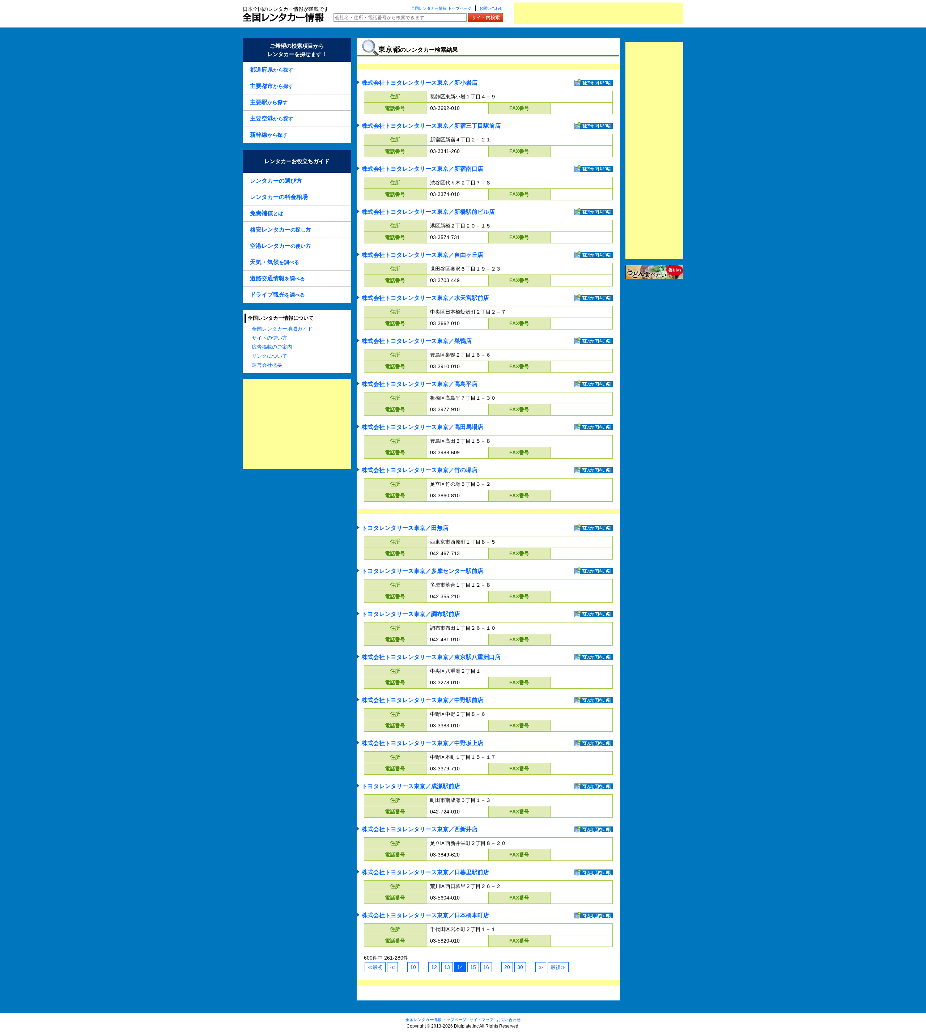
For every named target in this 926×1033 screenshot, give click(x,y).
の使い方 (280, 246)
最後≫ (558, 967)
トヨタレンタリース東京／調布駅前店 (411, 614)
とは (266, 213)
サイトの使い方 (269, 338)
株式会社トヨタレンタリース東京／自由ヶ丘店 (422, 255)
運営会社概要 (267, 365)
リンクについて (269, 356)
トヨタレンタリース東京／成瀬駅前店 (411, 786)
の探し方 (280, 229)
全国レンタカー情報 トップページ (441, 8)
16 (486, 967)
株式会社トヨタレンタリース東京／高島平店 (419, 384)
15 (473, 967)
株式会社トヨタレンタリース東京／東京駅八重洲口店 (431, 657)
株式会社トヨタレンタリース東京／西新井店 (419, 829)
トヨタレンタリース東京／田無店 (405, 528)
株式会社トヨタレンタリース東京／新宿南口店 (422, 169)
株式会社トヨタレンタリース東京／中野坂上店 (422, 743)
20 (507, 967)
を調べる (274, 262)
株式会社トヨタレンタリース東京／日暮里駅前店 (425, 872)
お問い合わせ (491, 8)
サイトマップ (481, 1019)
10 (413, 967)
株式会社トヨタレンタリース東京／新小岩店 (419, 83)
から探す (271, 70)
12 (434, 967)
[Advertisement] (598, 13)
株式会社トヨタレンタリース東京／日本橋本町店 (425, 915)
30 (520, 967)
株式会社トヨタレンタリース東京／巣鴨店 (417, 341)
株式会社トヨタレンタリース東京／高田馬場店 (422, 427)
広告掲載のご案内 (272, 347)
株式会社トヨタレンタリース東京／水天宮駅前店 (425, 298)
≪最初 (375, 967)
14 (460, 967)
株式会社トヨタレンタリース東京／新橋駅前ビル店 (428, 212)
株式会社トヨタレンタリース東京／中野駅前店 (422, 700)
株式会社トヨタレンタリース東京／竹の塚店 (419, 470)
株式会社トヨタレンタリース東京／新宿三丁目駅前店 (431, 126)
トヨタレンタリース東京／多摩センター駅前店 (422, 571)
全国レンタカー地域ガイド (282, 329)
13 (447, 967)
